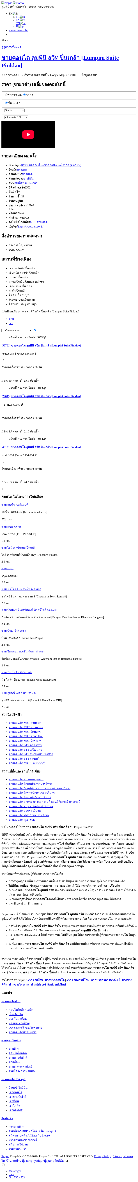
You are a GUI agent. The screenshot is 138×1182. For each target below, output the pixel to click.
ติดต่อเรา (7, 1118)
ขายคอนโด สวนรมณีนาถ (25, 810)
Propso (5, 1156)
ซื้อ (10, 102)
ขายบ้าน (14, 1048)
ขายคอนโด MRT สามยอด (25, 722)
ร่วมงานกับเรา (18, 1148)
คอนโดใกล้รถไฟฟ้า (21, 1009)
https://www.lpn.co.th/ (30, 226)
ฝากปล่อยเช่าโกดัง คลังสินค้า (49, 984)
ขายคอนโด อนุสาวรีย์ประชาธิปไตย (31, 806)
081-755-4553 (17, 1177)
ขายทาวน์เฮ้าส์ (18, 1057)
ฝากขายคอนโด (18, 30)
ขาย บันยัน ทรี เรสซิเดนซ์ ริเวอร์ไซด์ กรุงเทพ (29, 609)
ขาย (11, 318)
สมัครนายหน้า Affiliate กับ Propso (29, 1135)
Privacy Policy (102, 1156)
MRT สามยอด (38, 222)
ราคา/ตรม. (15, 94)
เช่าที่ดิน (14, 1101)
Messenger (15, 1171)
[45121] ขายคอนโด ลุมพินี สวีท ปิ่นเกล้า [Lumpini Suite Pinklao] (41, 447)
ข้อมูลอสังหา (89, 74)
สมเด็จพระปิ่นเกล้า (26, 183)
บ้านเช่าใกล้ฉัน (18, 1087)
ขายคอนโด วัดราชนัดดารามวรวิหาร (32, 792)
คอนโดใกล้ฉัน (18, 1053)
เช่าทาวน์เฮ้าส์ (17, 1096)
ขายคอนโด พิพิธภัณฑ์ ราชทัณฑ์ (29, 815)
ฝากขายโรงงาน (19, 984)
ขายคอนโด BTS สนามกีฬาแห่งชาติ (31, 754)
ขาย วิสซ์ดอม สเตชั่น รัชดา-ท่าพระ (23, 651)
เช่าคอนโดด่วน (10, 1001)
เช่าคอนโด (15, 1092)
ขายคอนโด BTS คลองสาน (25, 745)
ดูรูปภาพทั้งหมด (11, 47)
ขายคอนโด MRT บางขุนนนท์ (27, 763)
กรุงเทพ (22, 169)
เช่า (18, 102)
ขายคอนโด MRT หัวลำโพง (26, 736)
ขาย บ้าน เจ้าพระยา (13, 630)
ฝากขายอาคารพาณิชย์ (105, 980)
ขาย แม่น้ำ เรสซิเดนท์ (14, 504)
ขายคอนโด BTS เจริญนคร (25, 749)
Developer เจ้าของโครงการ (25, 1027)
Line (11, 1174)
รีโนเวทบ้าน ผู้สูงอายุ (19, 1160)
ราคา (29, 94)
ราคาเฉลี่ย (12, 74)
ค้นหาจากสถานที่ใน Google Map (44, 74)
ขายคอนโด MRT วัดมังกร (25, 731)
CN (18, 23)
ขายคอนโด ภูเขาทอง (22, 819)
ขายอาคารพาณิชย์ (20, 1066)
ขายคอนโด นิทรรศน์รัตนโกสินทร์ (30, 797)
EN (18, 19)
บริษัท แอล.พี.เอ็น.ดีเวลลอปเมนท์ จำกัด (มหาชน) (51, 165)
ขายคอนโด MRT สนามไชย (26, 727)
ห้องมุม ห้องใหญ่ (19, 1023)
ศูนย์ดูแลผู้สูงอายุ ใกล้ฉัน (48, 1160)
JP (17, 26)
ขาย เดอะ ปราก (11, 526)
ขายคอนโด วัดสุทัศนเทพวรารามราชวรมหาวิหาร (39, 788)
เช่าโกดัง (14, 1105)
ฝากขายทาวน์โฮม (77, 980)
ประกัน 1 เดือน (18, 1018)
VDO (73, 74)
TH (18, 16)
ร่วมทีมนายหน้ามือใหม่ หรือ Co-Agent (32, 1131)
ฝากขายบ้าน (35, 980)
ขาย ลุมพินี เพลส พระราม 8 (18, 693)
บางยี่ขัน (28, 178)
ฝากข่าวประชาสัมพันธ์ (23, 1140)
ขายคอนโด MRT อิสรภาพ (25, 740)
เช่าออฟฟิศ (15, 1110)
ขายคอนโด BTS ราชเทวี (24, 758)
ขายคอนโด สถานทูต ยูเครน (26, 779)
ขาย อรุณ (7, 568)
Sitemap (117, 1156)
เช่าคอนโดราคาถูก (13, 1079)
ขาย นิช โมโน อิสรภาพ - (16, 672)
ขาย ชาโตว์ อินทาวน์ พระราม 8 (21, 589)
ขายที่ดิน (14, 1062)
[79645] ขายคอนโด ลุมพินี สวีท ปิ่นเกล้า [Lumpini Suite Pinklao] (41, 396)
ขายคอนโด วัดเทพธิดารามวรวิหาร (30, 783)
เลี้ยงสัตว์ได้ (16, 1014)
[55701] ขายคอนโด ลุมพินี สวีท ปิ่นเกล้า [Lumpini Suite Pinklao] (41, 345)
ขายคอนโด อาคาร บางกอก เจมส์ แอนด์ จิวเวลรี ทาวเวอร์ (44, 801)
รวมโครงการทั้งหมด (22, 1071)
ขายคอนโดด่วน (11, 1040)
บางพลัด (27, 174)
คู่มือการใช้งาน (18, 1144)
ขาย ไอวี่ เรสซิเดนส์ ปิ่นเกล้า (18, 547)
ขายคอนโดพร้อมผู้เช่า (22, 1032)
